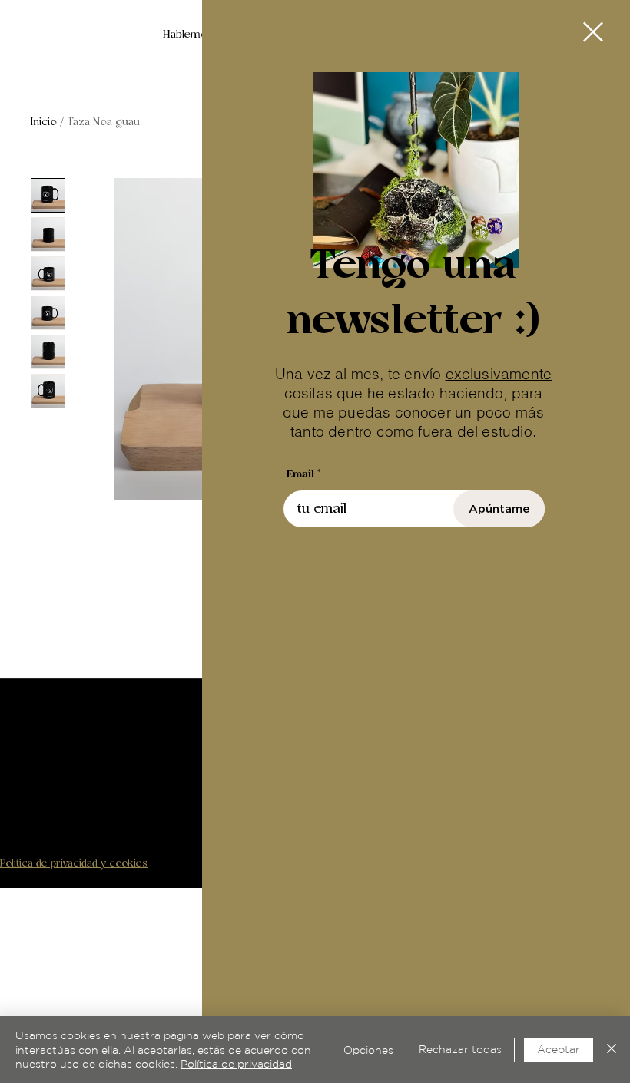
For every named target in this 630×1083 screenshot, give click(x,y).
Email (300, 474)
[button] (593, 32)
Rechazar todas (460, 1049)
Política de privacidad (236, 1064)
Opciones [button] (368, 1050)
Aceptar (558, 1049)
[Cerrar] (611, 1050)
